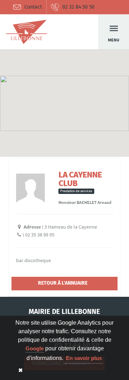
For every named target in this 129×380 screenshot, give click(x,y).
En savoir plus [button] (84, 358)
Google (34, 348)
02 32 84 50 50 (78, 7)
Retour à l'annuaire (62, 283)
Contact (33, 7)
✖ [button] (20, 370)
